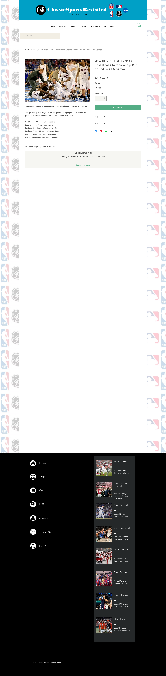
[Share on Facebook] (96, 130)
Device (98, 83)
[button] (139, 25)
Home (27, 49)
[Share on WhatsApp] (106, 130)
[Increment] (104, 98)
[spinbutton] (100, 98)
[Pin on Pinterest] (101, 130)
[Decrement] (96, 98)
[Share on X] (111, 130)
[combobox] (118, 87)
